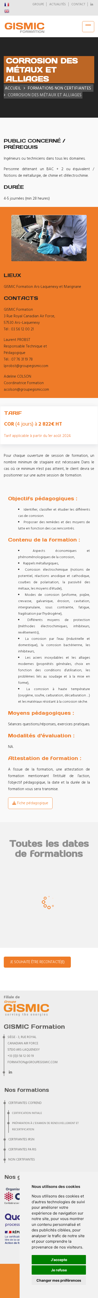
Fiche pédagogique (32, 803)
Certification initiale (27, 1113)
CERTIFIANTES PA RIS (22, 1149)
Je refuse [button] (59, 1270)
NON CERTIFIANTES (21, 1159)
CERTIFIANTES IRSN (21, 1139)
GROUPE (38, 4)
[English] (7, 11)
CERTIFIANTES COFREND (24, 1103)
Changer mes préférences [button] (58, 1280)
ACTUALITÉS (57, 4)
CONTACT (78, 4)
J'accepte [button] (59, 1260)
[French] (7, 4)
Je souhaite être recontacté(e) (37, 962)
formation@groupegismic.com (33, 1062)
